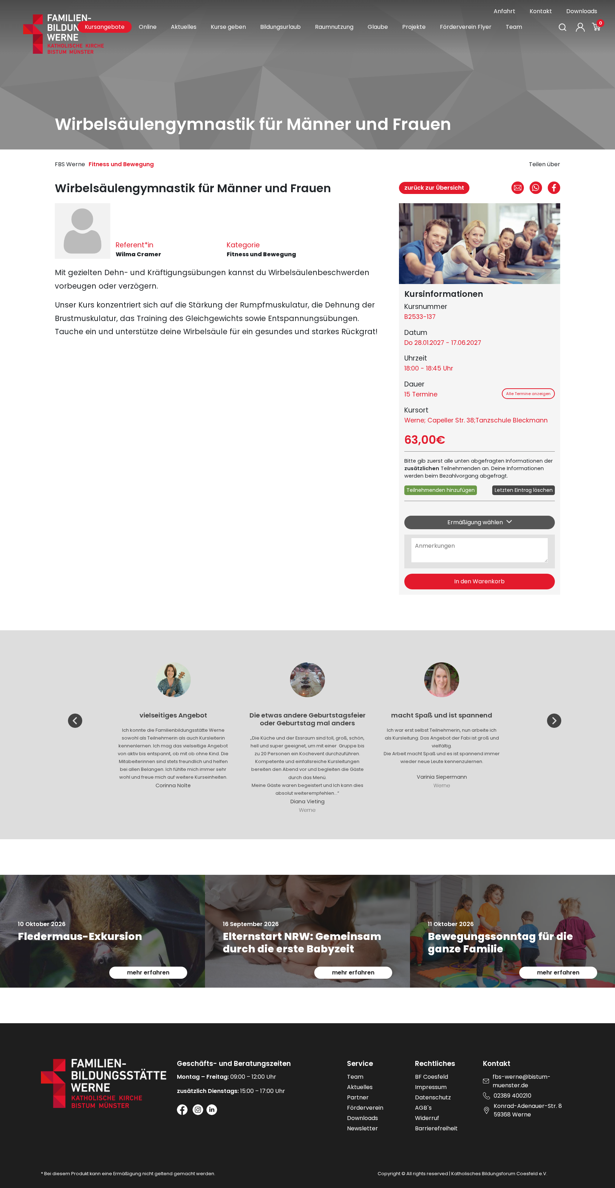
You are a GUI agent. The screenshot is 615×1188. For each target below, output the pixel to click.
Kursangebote (105, 27)
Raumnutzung (334, 27)
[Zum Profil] (580, 27)
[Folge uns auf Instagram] (198, 1109)
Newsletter (362, 1128)
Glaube (378, 27)
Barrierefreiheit (436, 1128)
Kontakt (541, 11)
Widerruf (427, 1118)
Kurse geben (228, 27)
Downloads (581, 11)
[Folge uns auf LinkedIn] (211, 1109)
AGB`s (423, 1108)
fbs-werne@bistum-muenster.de (522, 1081)
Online (148, 27)
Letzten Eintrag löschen (524, 490)
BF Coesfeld (431, 1077)
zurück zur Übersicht (434, 188)
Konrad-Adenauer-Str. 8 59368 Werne (528, 1110)
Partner (358, 1097)
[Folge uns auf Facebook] (182, 1109)
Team (514, 27)
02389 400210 (512, 1096)
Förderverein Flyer (466, 27)
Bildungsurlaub (280, 27)
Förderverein (365, 1108)
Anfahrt (504, 11)
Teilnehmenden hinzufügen (440, 490)
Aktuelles (183, 27)
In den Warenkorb (479, 581)
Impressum (431, 1087)
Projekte (414, 27)
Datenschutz (433, 1097)
